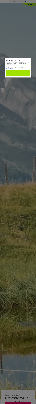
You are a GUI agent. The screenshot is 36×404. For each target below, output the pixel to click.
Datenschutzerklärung (9, 68)
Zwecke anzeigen (18, 70)
